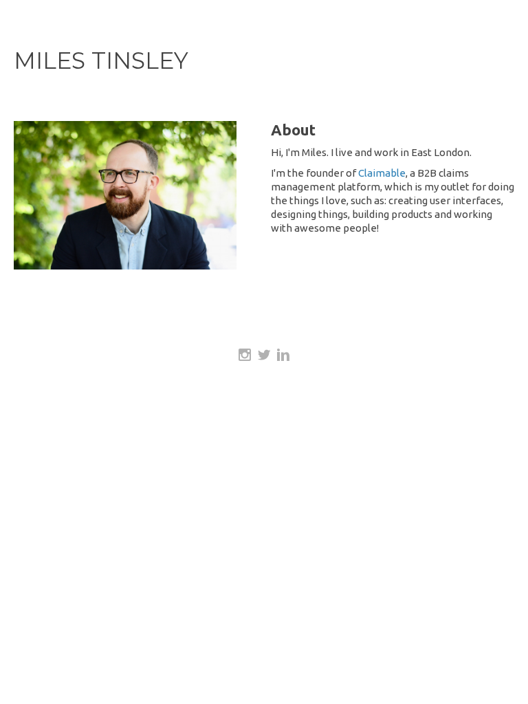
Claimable (382, 173)
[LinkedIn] (283, 355)
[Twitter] (264, 355)
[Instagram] (245, 355)
